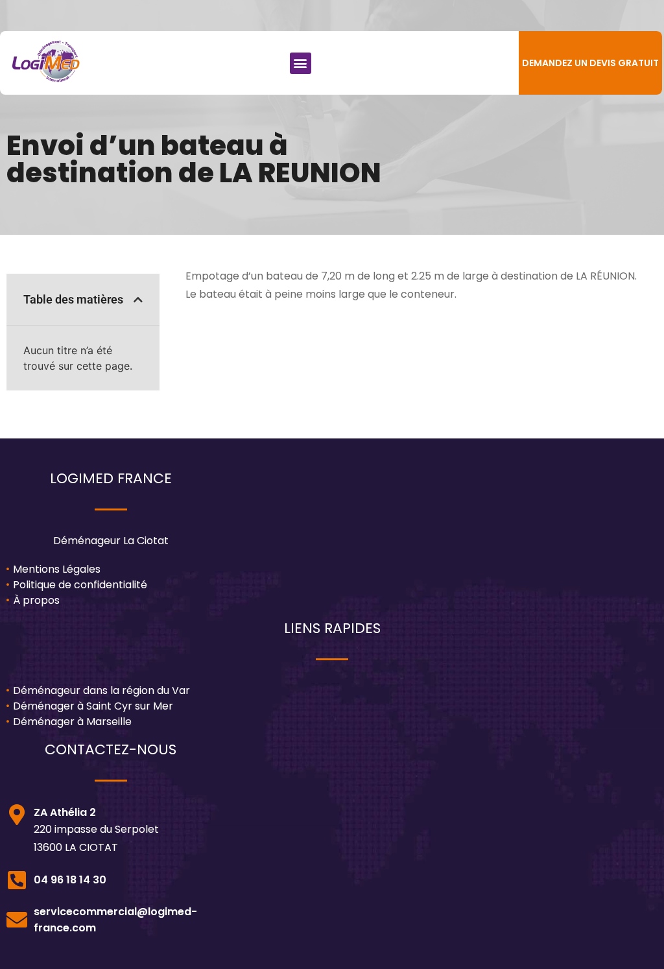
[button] (300, 63)
